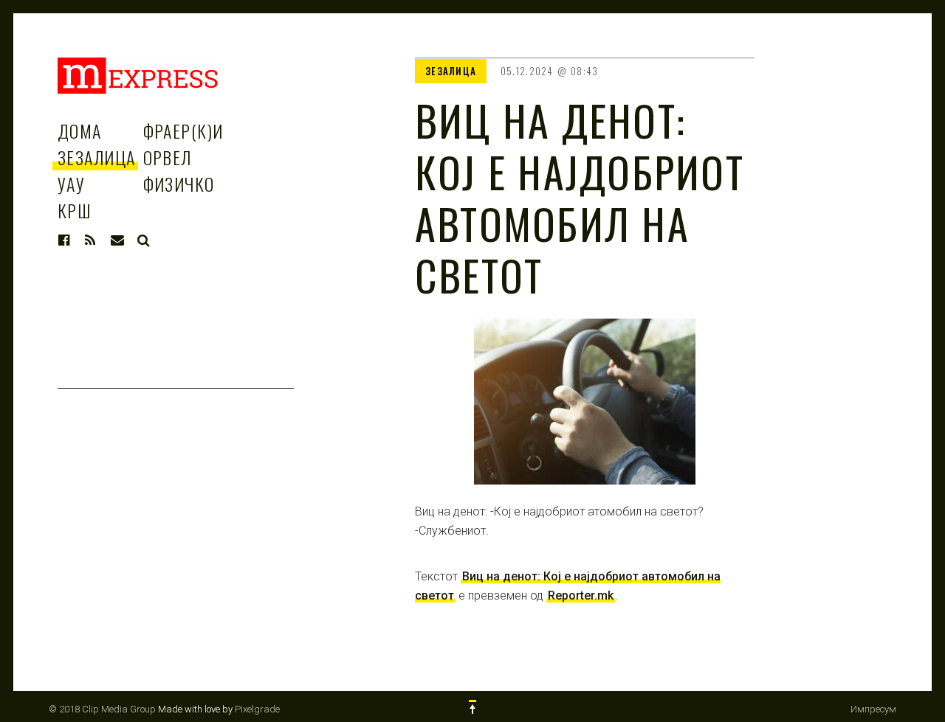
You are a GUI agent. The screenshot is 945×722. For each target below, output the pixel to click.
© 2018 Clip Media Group (102, 709)
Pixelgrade (257, 709)
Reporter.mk (581, 596)
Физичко (179, 183)
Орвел (167, 157)
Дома (80, 130)
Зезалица (97, 157)
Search (144, 240)
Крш (74, 210)
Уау (71, 183)
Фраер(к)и (183, 130)
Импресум (873, 709)
